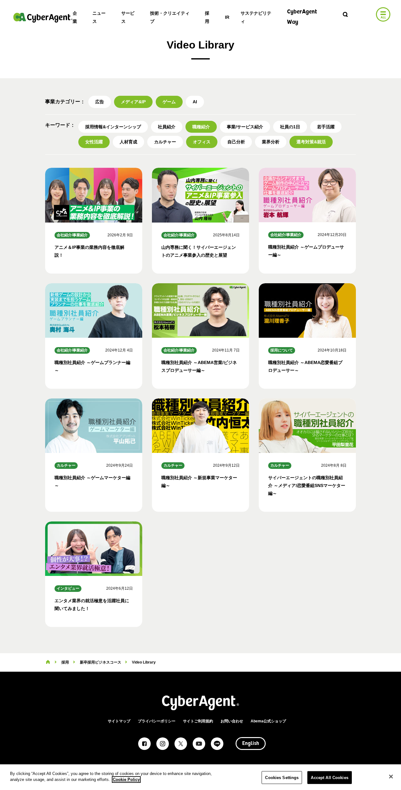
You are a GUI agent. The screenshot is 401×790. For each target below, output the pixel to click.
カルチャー (165, 141)
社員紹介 (166, 126)
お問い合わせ (232, 721)
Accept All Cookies (329, 777)
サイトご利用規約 (198, 721)
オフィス (202, 141)
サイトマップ (119, 721)
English (250, 743)
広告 (99, 101)
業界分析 (270, 141)
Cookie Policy (126, 779)
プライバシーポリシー (156, 721)
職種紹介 (201, 126)
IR (227, 17)
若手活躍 (326, 126)
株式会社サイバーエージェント (43, 17)
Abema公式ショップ (268, 721)
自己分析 (236, 141)
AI (195, 101)
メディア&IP (133, 101)
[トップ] (48, 662)
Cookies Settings (282, 777)
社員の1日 (290, 126)
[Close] (391, 776)
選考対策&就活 (311, 141)
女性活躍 (94, 141)
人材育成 (128, 141)
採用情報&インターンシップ (113, 126)
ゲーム (169, 101)
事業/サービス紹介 (245, 126)
